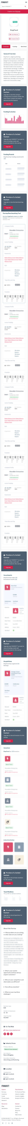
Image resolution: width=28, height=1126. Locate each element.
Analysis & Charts (19, 1098)
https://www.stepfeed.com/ (12, 1030)
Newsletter (5, 1108)
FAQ (16, 1112)
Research (4, 1100)
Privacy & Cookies (6, 1120)
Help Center (18, 1114)
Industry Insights (19, 1094)
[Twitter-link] (3, 1123)
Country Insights (19, 1096)
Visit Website (14, 34)
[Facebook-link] (6, 1123)
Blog (3, 1106)
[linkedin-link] (9, 1123)
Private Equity (5, 1098)
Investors (4, 1094)
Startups (4, 1092)
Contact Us (18, 1106)
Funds (3, 1096)
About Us (17, 1110)
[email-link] (12, 1123)
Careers (17, 1108)
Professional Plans (20, 1092)
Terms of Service (16, 1120)
